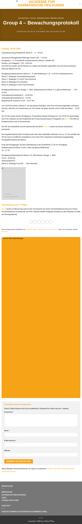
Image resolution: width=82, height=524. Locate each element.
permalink (5, 231)
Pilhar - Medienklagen (39, 18)
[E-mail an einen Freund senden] (43, 222)
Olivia (67, 119)
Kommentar (9, 412)
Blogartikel (23, 18)
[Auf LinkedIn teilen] (50, 222)
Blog (41, 518)
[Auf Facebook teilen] (35, 222)
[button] (3, 4)
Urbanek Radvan (57, 18)
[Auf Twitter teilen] (39, 222)
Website (7, 450)
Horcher (46, 127)
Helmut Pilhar (59, 31)
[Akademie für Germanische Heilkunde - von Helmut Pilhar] (41, 4)
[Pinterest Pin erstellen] (47, 222)
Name (6, 430)
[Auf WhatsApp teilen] (31, 222)
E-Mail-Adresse (10, 440)
